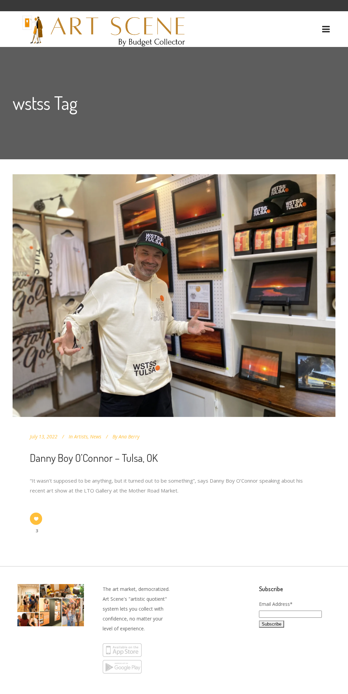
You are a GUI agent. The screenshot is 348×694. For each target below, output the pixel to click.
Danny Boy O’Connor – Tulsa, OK (94, 458)
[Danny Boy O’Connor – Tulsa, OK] (174, 295)
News (95, 436)
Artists (81, 436)
